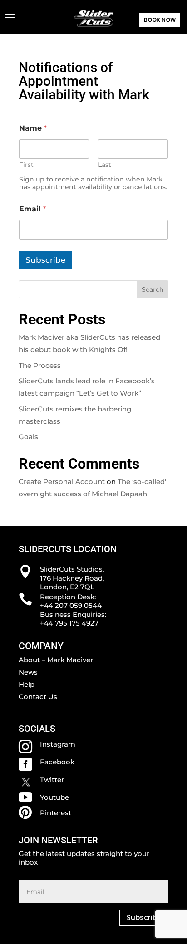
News (28, 672)
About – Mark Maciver (56, 659)
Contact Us (38, 696)
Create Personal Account (62, 481)
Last (104, 165)
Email (32, 209)
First (26, 165)
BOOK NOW (160, 20)
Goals (28, 436)
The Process (40, 365)
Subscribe (45, 259)
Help (26, 684)
